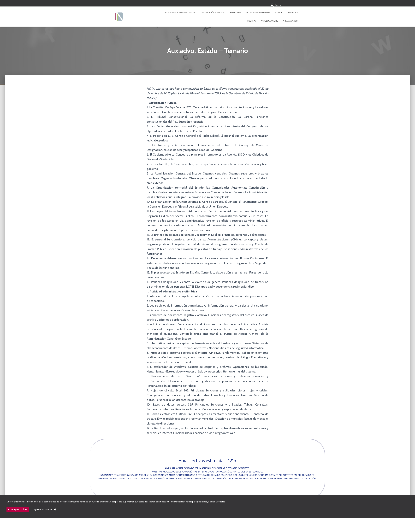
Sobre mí (251, 21)
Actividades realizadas (258, 12)
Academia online (269, 21)
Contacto (292, 12)
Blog (277, 12)
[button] (281, 12)
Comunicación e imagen (212, 12)
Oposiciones (235, 12)
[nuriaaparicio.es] (119, 16)
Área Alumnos (290, 21)
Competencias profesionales (180, 12)
